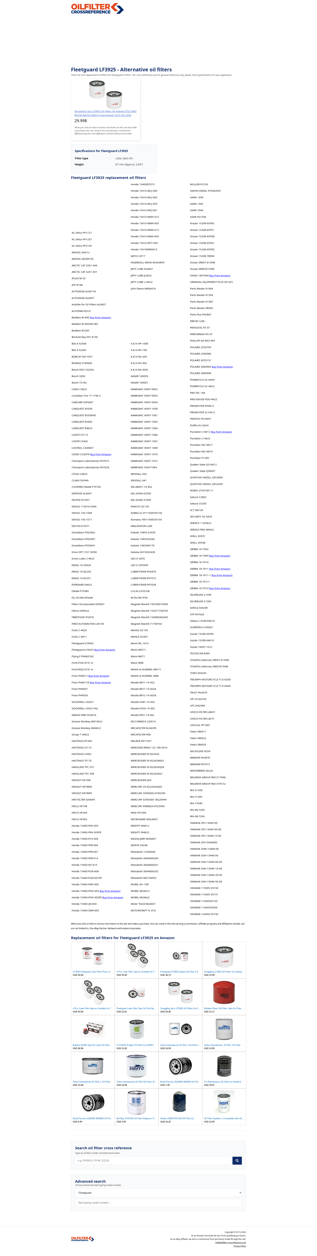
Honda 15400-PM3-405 (85, 884)
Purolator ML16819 (201, 451)
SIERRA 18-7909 (199, 555)
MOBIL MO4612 (140, 891)
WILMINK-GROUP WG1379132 (208, 783)
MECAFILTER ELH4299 (143, 728)
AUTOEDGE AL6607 (83, 298)
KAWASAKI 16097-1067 (144, 441)
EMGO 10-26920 (81, 565)
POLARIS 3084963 (200, 366)
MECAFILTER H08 (141, 734)
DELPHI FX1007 (81, 499)
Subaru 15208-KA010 (202, 620)
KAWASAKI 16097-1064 (144, 428)
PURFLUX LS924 (199, 425)
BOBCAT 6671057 (82, 356)
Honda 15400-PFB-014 (85, 858)
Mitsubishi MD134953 (143, 877)
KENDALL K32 (139, 474)
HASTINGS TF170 (81, 760)
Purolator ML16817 (201, 444)
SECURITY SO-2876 (201, 516)
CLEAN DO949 (80, 480)
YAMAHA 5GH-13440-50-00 (206, 881)
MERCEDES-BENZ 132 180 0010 (149, 747)
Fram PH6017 (80, 675)
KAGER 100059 (139, 376)
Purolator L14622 (200, 438)
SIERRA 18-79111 (200, 581)
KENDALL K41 (139, 480)
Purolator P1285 (199, 457)
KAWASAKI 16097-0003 (144, 395)
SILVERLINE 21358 (200, 594)
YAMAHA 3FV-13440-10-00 (205, 835)
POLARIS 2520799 (200, 347)
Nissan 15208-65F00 (202, 223)
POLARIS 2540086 (200, 353)
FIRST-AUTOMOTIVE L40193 (88, 623)
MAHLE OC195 (139, 630)
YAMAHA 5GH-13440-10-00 (206, 868)
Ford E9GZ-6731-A (82, 669)
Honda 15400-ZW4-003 (85, 910)
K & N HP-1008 (139, 343)
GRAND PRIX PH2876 (84, 715)
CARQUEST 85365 (82, 421)
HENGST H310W (81, 780)
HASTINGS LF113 (81, 747)
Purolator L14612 (200, 431)
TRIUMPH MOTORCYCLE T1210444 (210, 685)
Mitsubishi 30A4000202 (144, 871)
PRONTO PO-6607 (200, 418)
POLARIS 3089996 (200, 373)
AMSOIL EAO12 (81, 252)
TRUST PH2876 (198, 692)
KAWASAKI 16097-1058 (144, 408)
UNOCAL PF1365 (200, 725)
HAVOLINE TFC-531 (83, 767)
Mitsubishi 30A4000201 (144, 864)
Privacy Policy (240, 1246)
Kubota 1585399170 (143, 545)
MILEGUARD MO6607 (143, 838)
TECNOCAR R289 (200, 653)
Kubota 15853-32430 (143, 532)
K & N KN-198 (139, 350)
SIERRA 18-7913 (199, 588)
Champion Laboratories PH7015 (90, 460)
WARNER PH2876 (200, 757)
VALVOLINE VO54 (200, 751)
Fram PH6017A (80, 682)
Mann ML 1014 (139, 643)
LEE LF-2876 (138, 558)
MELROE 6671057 (141, 740)
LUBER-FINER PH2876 (143, 571)
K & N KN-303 (139, 363)
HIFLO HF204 (79, 812)
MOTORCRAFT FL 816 (143, 910)
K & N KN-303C (139, 369)
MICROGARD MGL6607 (144, 819)
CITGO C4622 (80, 474)
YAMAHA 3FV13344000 (203, 842)
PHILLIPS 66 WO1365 (202, 340)
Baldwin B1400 (80, 317)
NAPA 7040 (196, 210)
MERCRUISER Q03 (141, 780)
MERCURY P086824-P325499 (148, 806)
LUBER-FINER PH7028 (143, 584)
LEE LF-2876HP (139, 565)
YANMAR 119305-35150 (204, 888)
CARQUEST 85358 (82, 408)
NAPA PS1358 (198, 216)
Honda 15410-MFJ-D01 (144, 210)
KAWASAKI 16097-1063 (144, 421)
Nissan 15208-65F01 (202, 229)
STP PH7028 (197, 614)
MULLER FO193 (199, 184)
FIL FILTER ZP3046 (82, 597)
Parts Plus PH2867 (200, 314)
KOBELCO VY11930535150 (146, 512)
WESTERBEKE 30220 (201, 770)
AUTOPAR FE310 (81, 311)
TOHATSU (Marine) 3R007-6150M (209, 660)
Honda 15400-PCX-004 (85, 838)
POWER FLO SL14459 (202, 379)
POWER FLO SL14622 (202, 386)
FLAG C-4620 (79, 630)
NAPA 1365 (196, 203)
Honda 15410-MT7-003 (144, 243)
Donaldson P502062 (83, 532)
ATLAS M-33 (79, 278)
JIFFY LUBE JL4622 (141, 275)
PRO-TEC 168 (197, 392)
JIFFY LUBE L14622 (142, 282)
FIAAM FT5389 (80, 591)
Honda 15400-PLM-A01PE (87, 877)
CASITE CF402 (80, 441)
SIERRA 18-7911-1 (200, 575)
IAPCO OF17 (138, 256)
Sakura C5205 (198, 503)
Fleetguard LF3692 (83, 643)
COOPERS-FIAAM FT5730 (86, 486)
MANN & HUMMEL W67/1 (146, 669)
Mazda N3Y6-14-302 (143, 708)
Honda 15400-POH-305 (85, 891)
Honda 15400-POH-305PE (87, 897)
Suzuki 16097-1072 (201, 646)
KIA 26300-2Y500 (141, 499)
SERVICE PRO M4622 (202, 529)
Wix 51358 (196, 790)
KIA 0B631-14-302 (141, 486)
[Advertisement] (158, 41)
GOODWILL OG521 (83, 702)
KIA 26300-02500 (141, 493)
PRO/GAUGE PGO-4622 (203, 399)
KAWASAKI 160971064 (144, 467)
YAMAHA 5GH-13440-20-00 (206, 874)
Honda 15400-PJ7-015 (84, 864)
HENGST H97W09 (82, 793)
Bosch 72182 (79, 382)
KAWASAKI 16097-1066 (144, 434)
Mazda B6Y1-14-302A (143, 688)
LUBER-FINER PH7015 (143, 578)
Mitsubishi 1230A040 (143, 851)
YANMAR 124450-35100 (204, 914)
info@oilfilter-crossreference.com (230, 1242)
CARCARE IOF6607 (82, 402)
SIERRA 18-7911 (199, 568)
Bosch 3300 (78, 376)
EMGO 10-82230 (81, 571)
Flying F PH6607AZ (83, 656)
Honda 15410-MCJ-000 (144, 190)
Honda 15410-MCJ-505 (144, 203)
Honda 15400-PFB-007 (85, 851)
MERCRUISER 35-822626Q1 (147, 773)
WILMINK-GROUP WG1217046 (208, 777)
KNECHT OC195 (140, 506)
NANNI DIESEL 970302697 (205, 190)
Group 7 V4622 (80, 734)
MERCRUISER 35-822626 (145, 754)
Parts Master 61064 (201, 288)
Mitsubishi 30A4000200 (144, 858)
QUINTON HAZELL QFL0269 (206, 484)
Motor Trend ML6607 (143, 903)
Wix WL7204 (197, 816)
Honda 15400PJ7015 (143, 184)
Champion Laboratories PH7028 (90, 467)
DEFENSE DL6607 (82, 493)
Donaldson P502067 (83, 539)
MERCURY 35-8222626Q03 (146, 786)
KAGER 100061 (139, 382)
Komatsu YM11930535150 (146, 519)
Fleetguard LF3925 (83, 649)
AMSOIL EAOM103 (82, 258)
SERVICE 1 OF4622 (200, 523)
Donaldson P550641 (83, 545)
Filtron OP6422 (80, 610)
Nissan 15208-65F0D (202, 249)
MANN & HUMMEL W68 (145, 675)
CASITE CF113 (80, 434)
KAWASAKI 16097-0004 (144, 402)
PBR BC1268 (197, 321)
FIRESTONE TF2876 (83, 617)
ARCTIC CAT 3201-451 (84, 271)
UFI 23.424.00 (198, 699)
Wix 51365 (196, 796)
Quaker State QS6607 (202, 471)
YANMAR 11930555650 (203, 907)
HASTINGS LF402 (81, 754)
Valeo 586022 (198, 738)
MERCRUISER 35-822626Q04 (147, 767)
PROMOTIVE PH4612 (202, 405)
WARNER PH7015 (200, 764)
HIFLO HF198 (79, 806)
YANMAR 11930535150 (203, 901)
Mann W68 (137, 662)
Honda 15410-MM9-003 (145, 223)
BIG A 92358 (79, 343)
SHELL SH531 (197, 536)
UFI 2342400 (197, 705)
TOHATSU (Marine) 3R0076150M (209, 666)
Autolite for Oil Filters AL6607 (89, 304)
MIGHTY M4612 (140, 825)
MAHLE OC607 (139, 636)
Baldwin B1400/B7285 (85, 323)
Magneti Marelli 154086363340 (149, 617)
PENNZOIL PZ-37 (200, 327)
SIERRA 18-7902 (199, 549)
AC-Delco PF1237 (82, 239)
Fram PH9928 (80, 695)
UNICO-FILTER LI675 (202, 718)
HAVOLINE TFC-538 (83, 773)
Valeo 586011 (198, 731)
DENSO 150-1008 (82, 512)
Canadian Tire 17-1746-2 (86, 395)
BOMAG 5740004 (82, 363)
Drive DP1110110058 (84, 552)
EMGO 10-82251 (81, 578)
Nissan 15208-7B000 (202, 256)
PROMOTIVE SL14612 (202, 412)
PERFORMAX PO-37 (201, 334)
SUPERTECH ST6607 (201, 627)
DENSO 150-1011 (82, 519)
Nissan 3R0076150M (202, 268)
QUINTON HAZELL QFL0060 (206, 477)
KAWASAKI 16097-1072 (144, 460)
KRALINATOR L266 (141, 526)
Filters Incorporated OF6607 (88, 604)
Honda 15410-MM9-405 (145, 236)
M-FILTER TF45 (139, 597)
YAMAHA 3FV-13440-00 (203, 822)
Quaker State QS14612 (203, 464)
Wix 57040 (196, 803)
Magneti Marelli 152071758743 (149, 610)
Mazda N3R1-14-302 (143, 702)
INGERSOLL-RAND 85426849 (147, 262)
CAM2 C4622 (79, 389)
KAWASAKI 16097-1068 (144, 447)
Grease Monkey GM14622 (87, 721)
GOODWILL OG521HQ (85, 708)
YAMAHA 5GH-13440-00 (204, 855)
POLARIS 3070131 (200, 360)
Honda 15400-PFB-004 (85, 845)
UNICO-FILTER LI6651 (202, 712)
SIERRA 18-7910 (199, 562)
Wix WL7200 (197, 809)
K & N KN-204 (139, 356)
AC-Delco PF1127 (82, 232)
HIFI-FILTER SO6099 (83, 799)
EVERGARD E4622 (82, 584)
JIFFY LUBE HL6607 (142, 268)
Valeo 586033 (198, 744)
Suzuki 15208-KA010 (202, 640)
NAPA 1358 (196, 197)
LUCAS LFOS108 (140, 591)
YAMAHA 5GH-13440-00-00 (206, 861)
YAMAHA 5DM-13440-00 (204, 848)
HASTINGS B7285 (82, 740)
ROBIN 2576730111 (201, 490)
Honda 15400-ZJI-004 (84, 903)
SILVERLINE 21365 (200, 601)
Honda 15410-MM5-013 (145, 216)
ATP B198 (77, 284)
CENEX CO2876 (81, 454)
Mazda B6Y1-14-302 (143, 682)
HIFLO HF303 (79, 819)
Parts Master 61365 (201, 301)
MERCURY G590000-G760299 (148, 793)
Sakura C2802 (198, 497)
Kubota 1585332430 (143, 539)
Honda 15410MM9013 (144, 249)
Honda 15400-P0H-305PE (86, 832)
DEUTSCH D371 (81, 526)
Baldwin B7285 (80, 330)
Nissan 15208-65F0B (202, 236)
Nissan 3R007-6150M (202, 262)
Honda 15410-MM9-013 (145, 229)
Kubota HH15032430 (143, 552)
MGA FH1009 (138, 812)
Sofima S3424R (199, 607)
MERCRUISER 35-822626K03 (147, 760)
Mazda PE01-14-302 (142, 715)
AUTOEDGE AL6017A (84, 291)
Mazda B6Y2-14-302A (143, 695)
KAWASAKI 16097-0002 (144, 389)
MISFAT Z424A (139, 845)
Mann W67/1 (138, 649)
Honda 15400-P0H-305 (85, 825)
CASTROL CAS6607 (83, 447)
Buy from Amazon (100, 317)
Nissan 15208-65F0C (202, 243)
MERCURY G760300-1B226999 (149, 799)
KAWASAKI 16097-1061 (144, 415)
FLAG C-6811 (79, 636)
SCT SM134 (196, 510)
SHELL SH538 (197, 542)
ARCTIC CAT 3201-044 (84, 265)
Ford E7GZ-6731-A (82, 662)
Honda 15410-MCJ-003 (144, 197)
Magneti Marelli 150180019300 (149, 604)
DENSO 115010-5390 (84, 506)
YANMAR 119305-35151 (204, 894)
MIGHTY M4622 (140, 832)
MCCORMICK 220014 (143, 721)
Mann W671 (138, 656)
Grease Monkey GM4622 (86, 728)
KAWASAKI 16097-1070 (144, 454)
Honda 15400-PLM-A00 (85, 871)
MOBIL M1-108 (140, 884)
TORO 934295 (198, 673)
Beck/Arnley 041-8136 (85, 337)
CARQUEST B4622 (82, 428)
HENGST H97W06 (82, 786)
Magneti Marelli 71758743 (146, 623)
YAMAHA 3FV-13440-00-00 (205, 829)
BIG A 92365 (79, 350)
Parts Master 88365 (201, 308)
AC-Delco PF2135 (82, 245)
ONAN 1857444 (199, 275)
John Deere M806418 (143, 288)
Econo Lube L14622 (83, 558)
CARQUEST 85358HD (84, 415)
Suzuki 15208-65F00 (202, 633)
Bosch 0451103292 (83, 369)
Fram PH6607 (80, 688)
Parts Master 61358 (201, 295)
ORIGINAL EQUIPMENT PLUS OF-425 (211, 282)
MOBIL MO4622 (140, 897)
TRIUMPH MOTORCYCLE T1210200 (210, 679)
